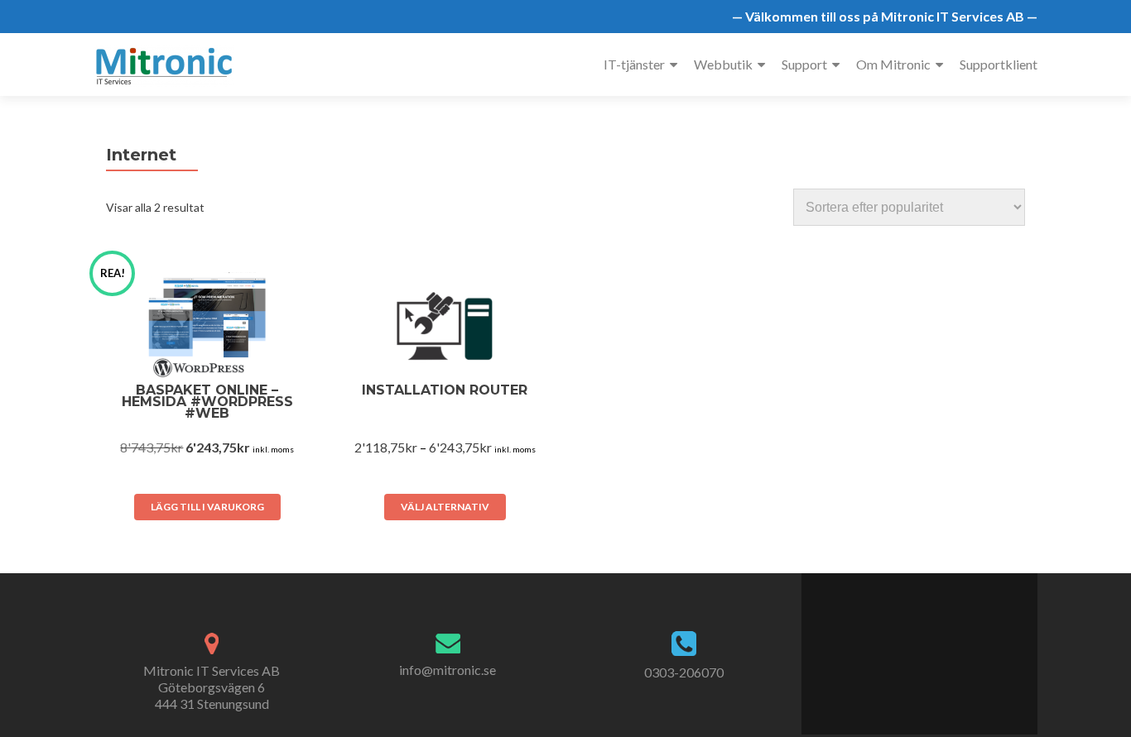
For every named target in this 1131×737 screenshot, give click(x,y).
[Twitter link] (909, 645)
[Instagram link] (946, 645)
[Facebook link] (892, 645)
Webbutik (723, 64)
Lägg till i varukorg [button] (207, 506)
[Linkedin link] (927, 645)
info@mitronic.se (447, 669)
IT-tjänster (634, 64)
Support (804, 64)
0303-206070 (684, 672)
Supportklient (998, 64)
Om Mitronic (893, 64)
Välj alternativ (445, 506)
